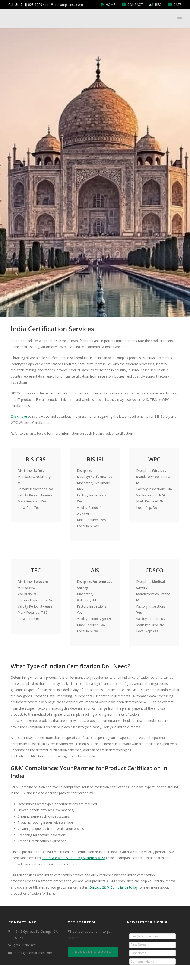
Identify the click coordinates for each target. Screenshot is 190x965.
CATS (178, 4)
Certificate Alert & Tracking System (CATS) (73, 858)
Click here (19, 416)
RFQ (158, 4)
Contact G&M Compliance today (113, 887)
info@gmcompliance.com (64, 4)
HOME (110, 4)
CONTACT (135, 4)
